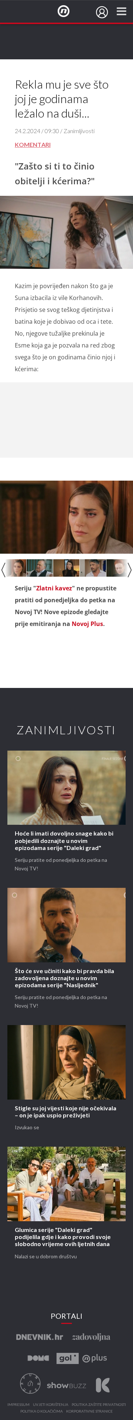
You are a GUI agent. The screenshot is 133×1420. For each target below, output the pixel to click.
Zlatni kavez (54, 588)
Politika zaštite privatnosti (99, 1405)
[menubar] (102, 12)
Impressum (18, 1405)
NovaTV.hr (68, 11)
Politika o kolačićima (41, 1411)
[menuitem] (102, 12)
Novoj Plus (87, 624)
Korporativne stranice (89, 1411)
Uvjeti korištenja (50, 1405)
